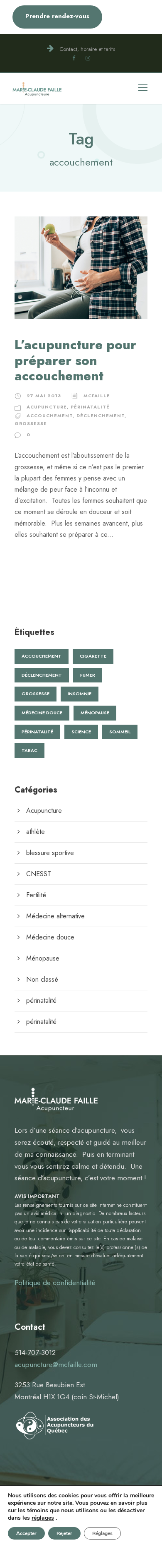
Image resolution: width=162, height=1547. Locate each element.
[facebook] (73, 58)
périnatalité (90, 407)
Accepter (26, 1533)
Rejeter (64, 1533)
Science (81, 731)
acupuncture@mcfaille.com (56, 1364)
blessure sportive (50, 853)
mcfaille (96, 395)
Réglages (102, 1533)
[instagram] (88, 58)
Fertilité (36, 895)
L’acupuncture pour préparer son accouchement (75, 360)
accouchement (50, 415)
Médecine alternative (55, 916)
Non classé (42, 979)
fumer (87, 675)
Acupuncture (47, 407)
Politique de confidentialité (55, 1283)
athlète (35, 831)
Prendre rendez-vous (57, 16)
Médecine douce (42, 712)
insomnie (79, 693)
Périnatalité (37, 731)
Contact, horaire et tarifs (87, 49)
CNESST (38, 874)
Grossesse (31, 423)
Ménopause (95, 712)
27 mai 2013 (44, 395)
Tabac (29, 750)
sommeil (119, 731)
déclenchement (100, 415)
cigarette (93, 656)
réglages (43, 1518)
